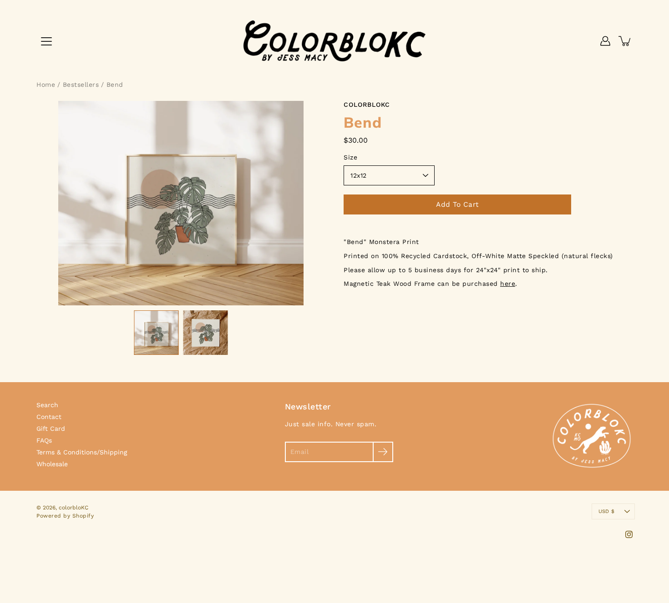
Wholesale (52, 464)
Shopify (83, 516)
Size (350, 157)
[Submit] (383, 452)
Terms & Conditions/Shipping (81, 452)
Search (47, 405)
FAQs (44, 440)
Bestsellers (81, 84)
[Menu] (46, 41)
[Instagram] (629, 534)
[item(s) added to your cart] (625, 41)
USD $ (606, 511)
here (507, 283)
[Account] (605, 41)
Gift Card (50, 428)
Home (45, 84)
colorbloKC (73, 507)
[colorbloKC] (334, 41)
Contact (48, 416)
